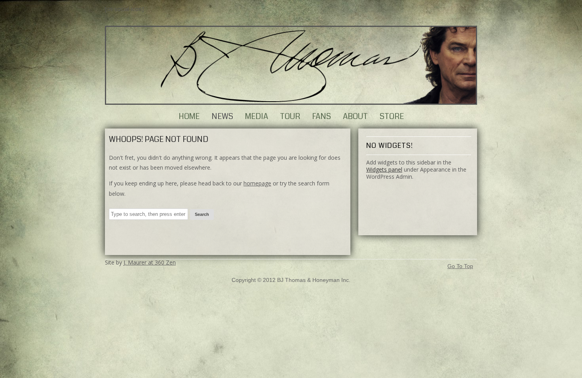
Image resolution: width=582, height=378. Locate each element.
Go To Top (460, 266)
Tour (290, 116)
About (355, 116)
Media (256, 116)
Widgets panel (384, 169)
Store (392, 116)
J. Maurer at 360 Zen (150, 262)
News (222, 116)
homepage (257, 183)
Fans (321, 116)
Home (189, 116)
